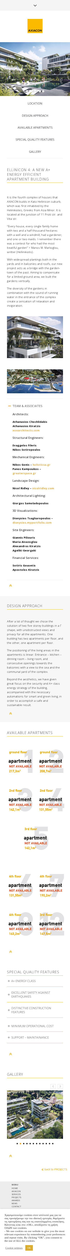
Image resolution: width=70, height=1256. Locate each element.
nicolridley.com (43, 488)
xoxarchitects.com (26, 430)
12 (52, 1143)
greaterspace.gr (24, 473)
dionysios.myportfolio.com (32, 522)
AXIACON (16, 1191)
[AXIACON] (35, 26)
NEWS (14, 1203)
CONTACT (16, 1206)
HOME (15, 1188)
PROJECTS (16, 1197)
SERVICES (16, 1194)
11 (49, 1143)
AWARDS (16, 1200)
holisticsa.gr (42, 464)
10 (46, 1143)
